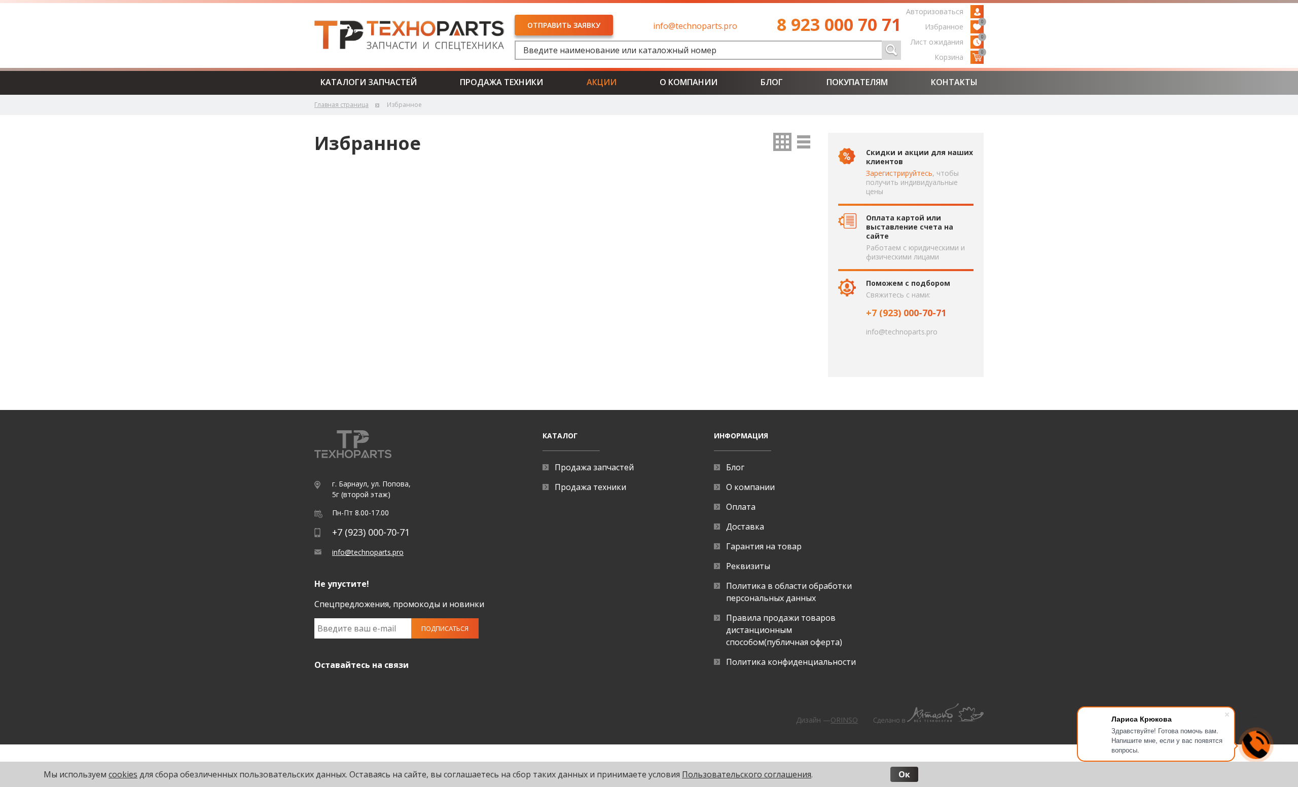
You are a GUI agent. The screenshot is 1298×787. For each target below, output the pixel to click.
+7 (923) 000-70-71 (906, 313)
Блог (772, 82)
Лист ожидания (947, 41)
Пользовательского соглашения (746, 774)
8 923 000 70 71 (839, 24)
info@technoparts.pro (695, 25)
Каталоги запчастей (368, 82)
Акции (602, 82)
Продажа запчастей (594, 467)
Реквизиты (748, 566)
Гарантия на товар (764, 546)
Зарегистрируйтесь (899, 173)
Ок (904, 774)
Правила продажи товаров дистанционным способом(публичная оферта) (784, 630)
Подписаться (444, 628)
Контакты (954, 82)
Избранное (954, 25)
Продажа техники (501, 82)
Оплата (740, 506)
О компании (688, 82)
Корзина (959, 56)
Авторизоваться (934, 11)
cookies (123, 774)
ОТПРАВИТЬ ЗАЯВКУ (563, 25)
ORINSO (844, 720)
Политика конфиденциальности (791, 661)
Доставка (745, 526)
